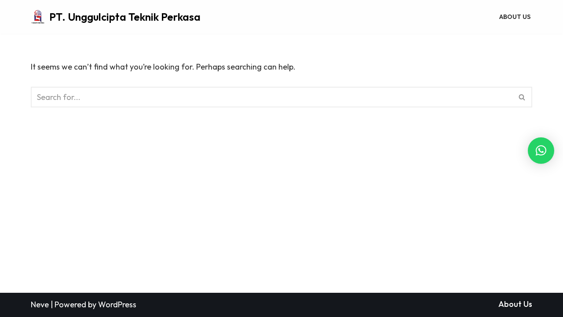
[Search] (522, 97)
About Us (514, 17)
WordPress (117, 304)
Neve (40, 304)
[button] (541, 150)
